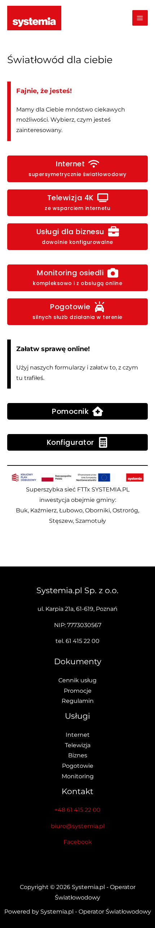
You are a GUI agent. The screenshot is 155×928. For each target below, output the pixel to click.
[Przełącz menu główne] (140, 18)
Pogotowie (77, 765)
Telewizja (77, 745)
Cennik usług (77, 680)
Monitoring (78, 776)
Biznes (77, 755)
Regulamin (78, 700)
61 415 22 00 (82, 641)
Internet (78, 734)
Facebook (77, 842)
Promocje (78, 690)
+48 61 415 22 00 (77, 809)
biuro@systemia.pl (78, 826)
